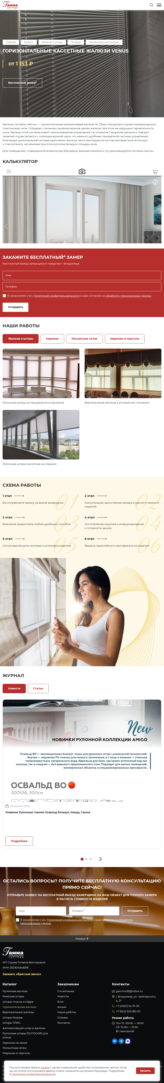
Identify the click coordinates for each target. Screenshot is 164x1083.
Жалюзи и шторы (52, 42)
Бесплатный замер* (22, 82)
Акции (61, 1006)
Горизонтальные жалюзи (104, 42)
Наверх (80, 938)
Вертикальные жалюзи (18, 1012)
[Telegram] (121, 1041)
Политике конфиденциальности (34, 1074)
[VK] (114, 1041)
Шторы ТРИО (11, 1022)
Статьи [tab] (38, 688)
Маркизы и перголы (16, 1053)
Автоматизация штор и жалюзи (24, 1028)
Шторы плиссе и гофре (18, 1001)
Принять (145, 1070)
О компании (65, 991)
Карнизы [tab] (52, 338)
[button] (100, 859)
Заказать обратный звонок (22, 974)
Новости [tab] (14, 688)
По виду (76, 42)
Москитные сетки (14, 1047)
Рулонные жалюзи (15, 991)
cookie (45, 1067)
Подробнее (41, 373)
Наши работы (66, 1012)
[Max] (127, 1041)
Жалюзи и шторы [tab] (20, 338)
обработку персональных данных (128, 295)
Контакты (63, 1022)
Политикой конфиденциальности (57, 295)
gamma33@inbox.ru (129, 991)
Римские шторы (13, 996)
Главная (11, 42)
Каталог (28, 42)
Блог (60, 1001)
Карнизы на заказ (15, 1042)
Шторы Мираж (13, 1017)
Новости (63, 996)
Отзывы (62, 1017)
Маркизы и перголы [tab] (124, 338)
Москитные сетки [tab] (84, 338)
